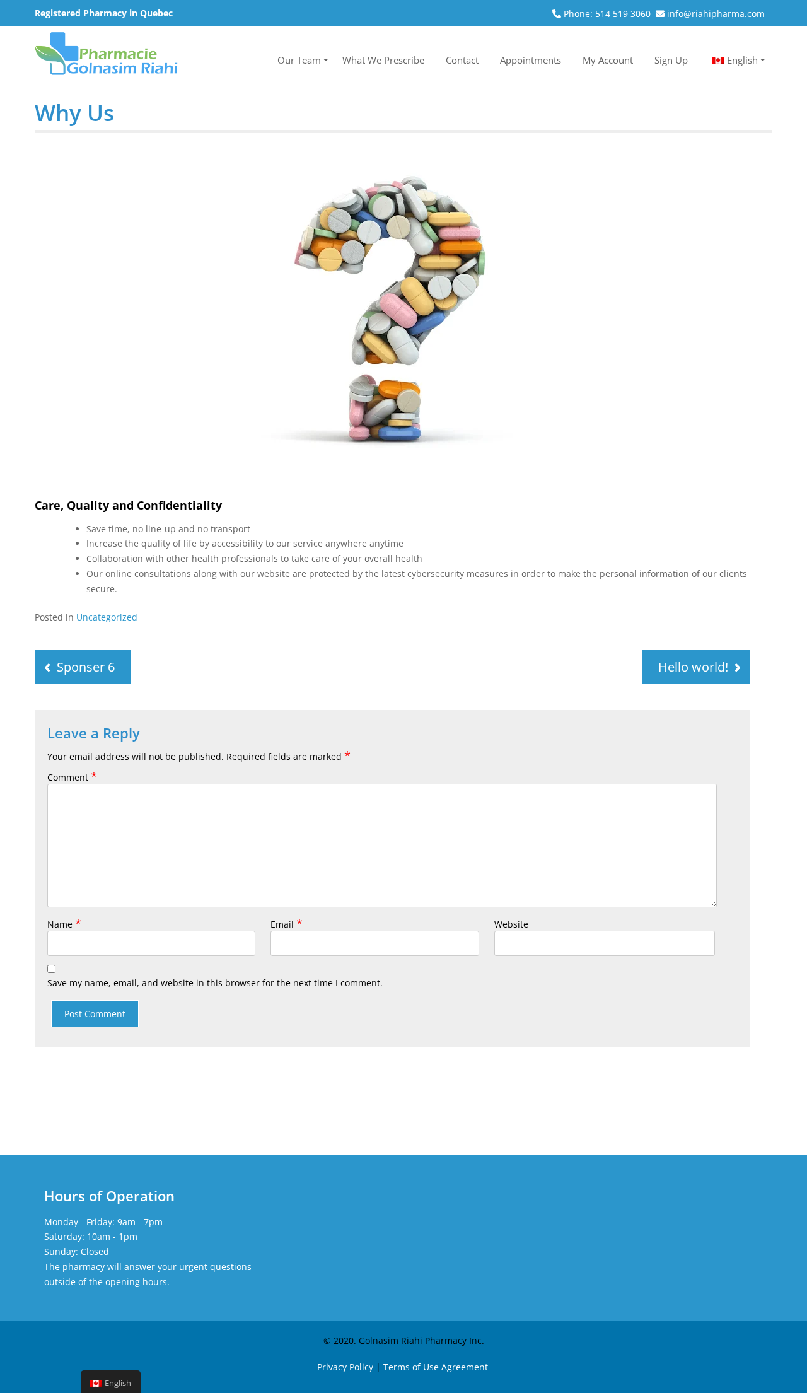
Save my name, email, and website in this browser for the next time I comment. (215, 983)
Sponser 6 (86, 666)
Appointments (530, 60)
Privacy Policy (345, 1367)
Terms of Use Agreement (435, 1367)
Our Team (299, 60)
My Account (608, 60)
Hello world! (693, 666)
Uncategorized (106, 617)
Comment (72, 777)
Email (286, 924)
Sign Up (671, 60)
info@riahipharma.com (716, 14)
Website (511, 924)
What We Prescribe (383, 60)
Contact (462, 60)
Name (64, 924)
